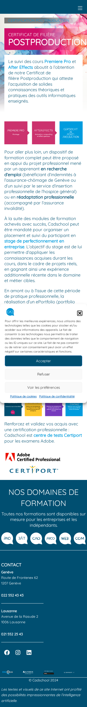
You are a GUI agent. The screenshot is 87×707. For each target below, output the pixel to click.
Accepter (43, 361)
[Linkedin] (29, 652)
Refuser (43, 374)
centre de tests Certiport (58, 435)
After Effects (20, 67)
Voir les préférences (43, 387)
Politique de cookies (23, 396)
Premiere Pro (57, 61)
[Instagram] (17, 652)
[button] (79, 313)
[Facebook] (6, 652)
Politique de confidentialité (57, 396)
